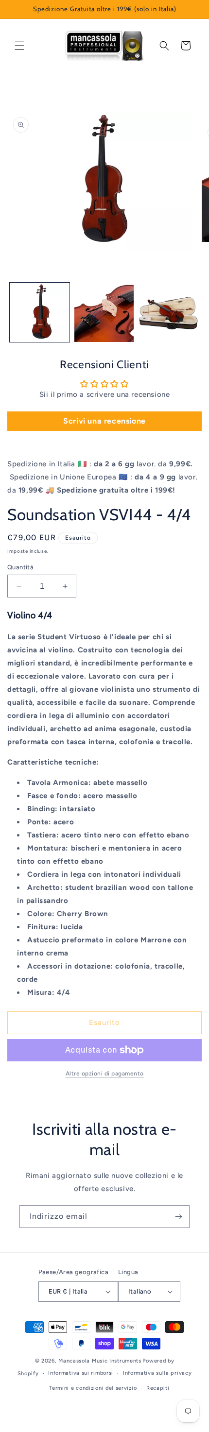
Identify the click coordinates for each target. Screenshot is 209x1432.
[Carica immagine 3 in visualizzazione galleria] (168, 312)
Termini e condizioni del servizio (93, 1388)
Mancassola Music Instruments (99, 1361)
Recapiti (158, 1388)
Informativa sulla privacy (157, 1373)
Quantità (20, 567)
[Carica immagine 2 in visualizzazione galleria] (104, 312)
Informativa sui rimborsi (80, 1373)
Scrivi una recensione (104, 421)
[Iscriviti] (178, 1216)
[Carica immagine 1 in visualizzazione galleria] (40, 312)
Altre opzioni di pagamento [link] (105, 1073)
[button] (19, 45)
